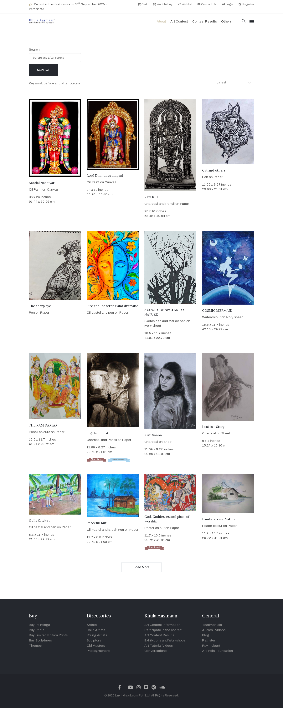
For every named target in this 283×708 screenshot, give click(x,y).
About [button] (161, 21)
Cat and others (213, 170)
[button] (244, 21)
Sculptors (94, 640)
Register (248, 4)
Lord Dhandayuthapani (105, 175)
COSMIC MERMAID (217, 310)
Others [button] (226, 21)
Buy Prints (36, 630)
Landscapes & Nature (219, 519)
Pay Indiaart (211, 645)
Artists (92, 625)
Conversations (155, 651)
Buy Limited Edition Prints (48, 635)
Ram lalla (151, 197)
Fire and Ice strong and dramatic (112, 306)
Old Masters (96, 645)
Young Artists (97, 635)
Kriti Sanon (153, 435)
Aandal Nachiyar (41, 183)
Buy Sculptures (40, 640)
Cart (144, 4)
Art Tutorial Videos (158, 645)
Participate (36, 9)
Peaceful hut (96, 523)
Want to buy (164, 4)
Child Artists (96, 630)
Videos (220, 630)
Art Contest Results (159, 635)
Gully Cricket (39, 520)
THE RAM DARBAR (43, 425)
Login (229, 4)
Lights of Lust (97, 433)
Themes (35, 645)
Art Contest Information (162, 625)
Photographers (98, 651)
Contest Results (204, 21)
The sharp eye (40, 306)
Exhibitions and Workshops (164, 640)
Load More (142, 567)
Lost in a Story (213, 427)
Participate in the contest (163, 630)
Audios (207, 630)
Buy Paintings (39, 625)
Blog (205, 635)
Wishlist (186, 4)
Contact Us (208, 4)
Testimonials (212, 625)
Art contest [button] (179, 21)
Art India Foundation (217, 651)
